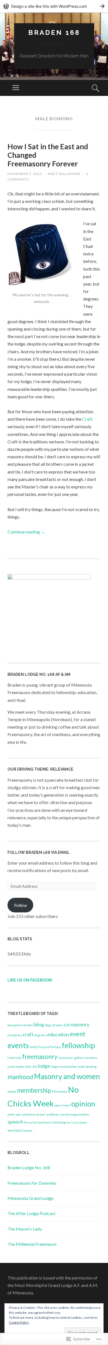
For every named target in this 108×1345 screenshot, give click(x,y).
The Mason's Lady (24, 1228)
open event (62, 1105)
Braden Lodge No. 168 (28, 1167)
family (34, 1047)
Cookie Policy (19, 1322)
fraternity (14, 1057)
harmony (91, 1057)
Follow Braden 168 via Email (38, 852)
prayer (41, 1114)
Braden (58, 1025)
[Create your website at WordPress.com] (54, 6)
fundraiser (65, 1057)
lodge (44, 1066)
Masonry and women (67, 1076)
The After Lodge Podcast (31, 1213)
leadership (23, 1066)
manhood (20, 1076)
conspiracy (14, 1035)
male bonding (87, 1066)
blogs (48, 1025)
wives (83, 1122)
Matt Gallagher (64, 174)
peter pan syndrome (21, 1114)
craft (28, 1034)
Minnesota (59, 1091)
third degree (62, 1122)
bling (39, 1024)
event (77, 1034)
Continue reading (26, 531)
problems (53, 1114)
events (18, 1045)
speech (15, 1122)
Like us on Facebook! (29, 980)
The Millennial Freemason (31, 1244)
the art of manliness (38, 1122)
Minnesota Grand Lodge (30, 1198)
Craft (87, 419)
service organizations (74, 1114)
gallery (79, 1057)
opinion (83, 1103)
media (11, 1091)
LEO (34, 1066)
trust (74, 1122)
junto (11, 1066)
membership (34, 1090)
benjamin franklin (20, 1025)
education (58, 1034)
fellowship (78, 1045)
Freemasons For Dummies (31, 1183)
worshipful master (20, 1130)
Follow (20, 905)
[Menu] (15, 88)
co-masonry (76, 1024)
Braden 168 (54, 32)
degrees (40, 1035)
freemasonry (39, 1056)
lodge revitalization (64, 1066)
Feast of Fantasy (50, 1047)
